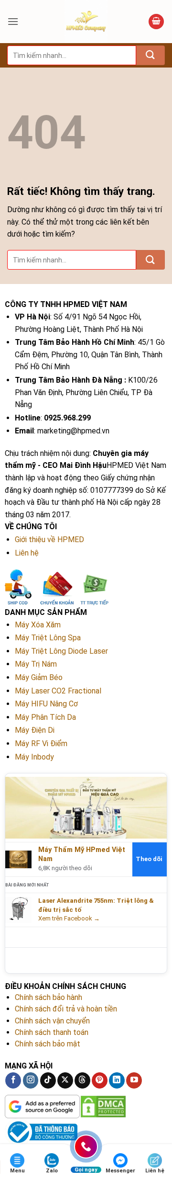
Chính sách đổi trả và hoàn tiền (66, 1008)
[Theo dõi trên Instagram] (31, 1080)
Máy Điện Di (34, 730)
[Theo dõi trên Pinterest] (100, 1080)
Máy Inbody (34, 756)
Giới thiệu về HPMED (49, 539)
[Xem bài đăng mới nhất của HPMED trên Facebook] (18, 910)
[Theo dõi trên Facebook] (13, 1080)
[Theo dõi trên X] (65, 1080)
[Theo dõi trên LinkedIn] (117, 1080)
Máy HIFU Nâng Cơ (46, 703)
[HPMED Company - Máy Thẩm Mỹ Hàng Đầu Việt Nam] (86, 21)
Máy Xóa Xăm (38, 624)
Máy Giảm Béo (39, 677)
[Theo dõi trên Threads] (82, 1080)
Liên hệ (27, 552)
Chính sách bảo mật (47, 1043)
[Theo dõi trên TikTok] (48, 1080)
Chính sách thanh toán (51, 1032)
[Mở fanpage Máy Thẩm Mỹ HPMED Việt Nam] (86, 807)
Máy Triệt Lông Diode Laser (61, 651)
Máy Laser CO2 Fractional (58, 690)
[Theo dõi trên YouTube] (134, 1080)
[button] (13, 21)
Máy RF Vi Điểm (41, 743)
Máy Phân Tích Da (45, 717)
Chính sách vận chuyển (52, 1020)
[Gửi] (150, 55)
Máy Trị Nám (36, 664)
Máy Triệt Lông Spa (48, 637)
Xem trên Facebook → (69, 918)
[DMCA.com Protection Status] (103, 1106)
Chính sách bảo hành (48, 997)
